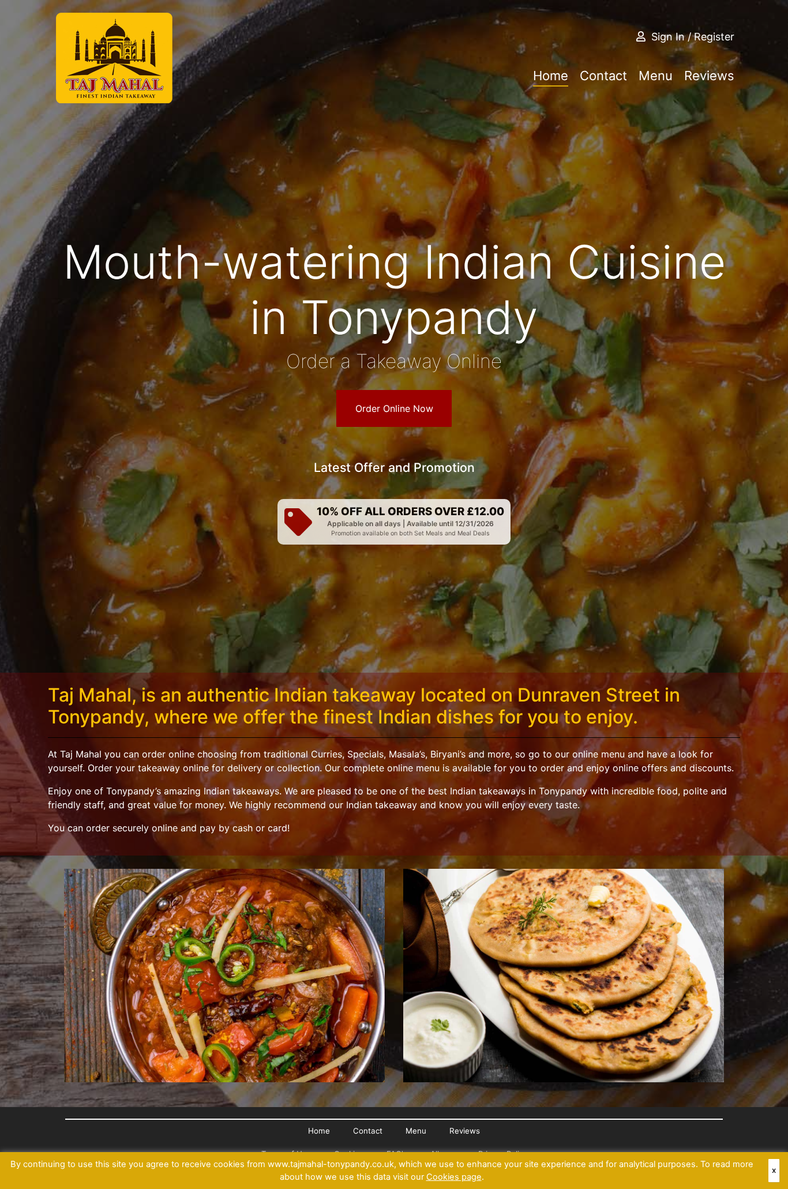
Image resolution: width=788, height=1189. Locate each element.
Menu (656, 75)
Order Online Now (394, 408)
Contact (603, 75)
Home (550, 75)
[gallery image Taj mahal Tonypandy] (224, 975)
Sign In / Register (692, 37)
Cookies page (454, 1177)
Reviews (709, 75)
